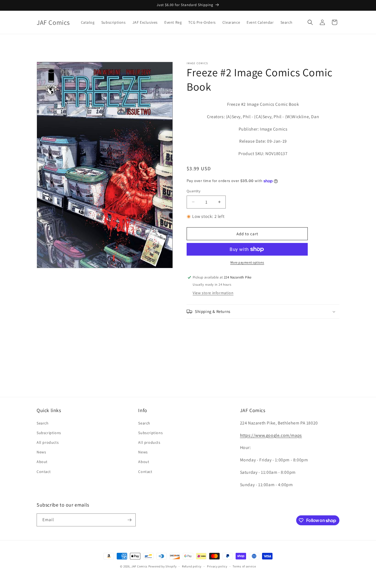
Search (43, 423)
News (41, 452)
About (42, 461)
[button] (310, 22)
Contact (44, 471)
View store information (213, 292)
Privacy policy (217, 566)
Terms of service (244, 566)
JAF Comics (139, 566)
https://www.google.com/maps (271, 435)
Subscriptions (49, 432)
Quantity (193, 191)
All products (48, 442)
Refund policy (191, 566)
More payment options (247, 262)
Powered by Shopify (162, 566)
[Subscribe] (129, 519)
